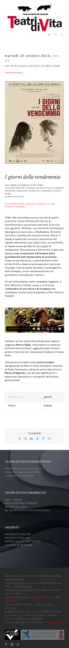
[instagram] (12, 644)
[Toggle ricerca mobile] (55, 34)
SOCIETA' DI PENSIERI (18, 545)
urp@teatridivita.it (41, 597)
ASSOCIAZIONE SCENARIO (21, 503)
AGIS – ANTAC (13, 499)
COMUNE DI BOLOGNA (19, 475)
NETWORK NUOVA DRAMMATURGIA (28, 510)
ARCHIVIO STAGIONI (18, 534)
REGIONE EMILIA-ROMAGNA (23, 472)
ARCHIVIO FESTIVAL (17, 537)
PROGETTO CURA (16, 506)
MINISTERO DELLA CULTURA (23, 468)
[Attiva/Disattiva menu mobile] (62, 34)
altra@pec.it (12, 600)
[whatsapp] (18, 644)
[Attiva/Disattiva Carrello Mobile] (49, 34)
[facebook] (6, 644)
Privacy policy (54, 622)
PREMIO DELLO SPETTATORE (23, 541)
